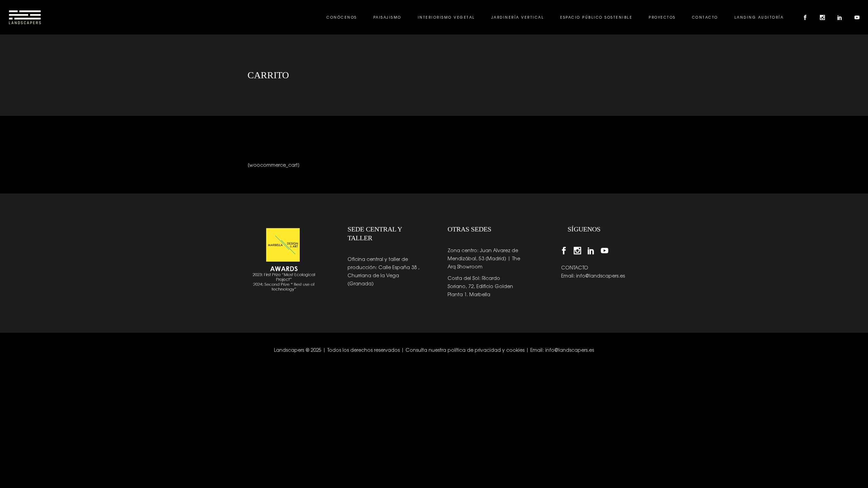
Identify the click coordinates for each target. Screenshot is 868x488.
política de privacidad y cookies (486, 349)
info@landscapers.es (600, 275)
